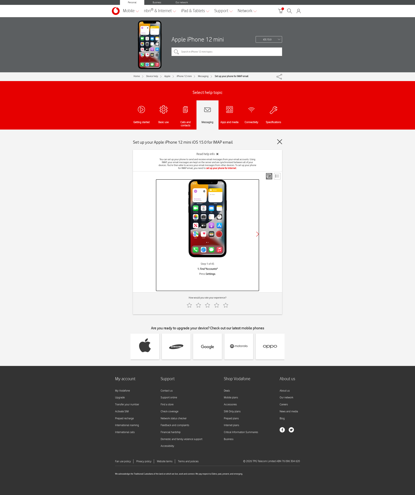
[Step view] (269, 176)
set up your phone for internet (221, 168)
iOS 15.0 (267, 39)
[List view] (277, 176)
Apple (167, 76)
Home (137, 76)
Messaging (203, 76)
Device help (152, 76)
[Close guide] (279, 141)
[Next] (257, 234)
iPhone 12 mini (184, 76)
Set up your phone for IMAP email (231, 76)
